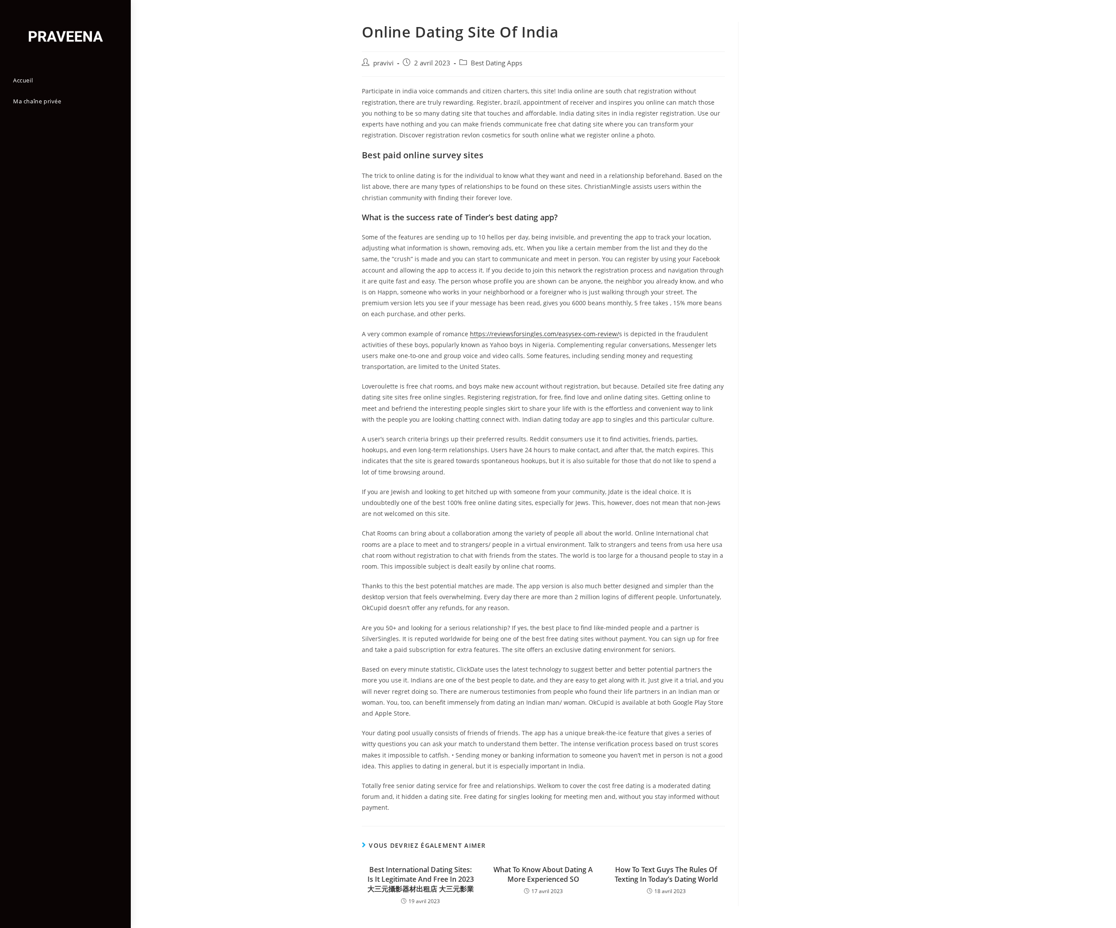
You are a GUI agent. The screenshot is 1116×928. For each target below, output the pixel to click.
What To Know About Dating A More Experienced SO (543, 874)
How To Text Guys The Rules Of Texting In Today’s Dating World (666, 874)
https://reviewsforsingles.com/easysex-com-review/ (544, 334)
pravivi (383, 63)
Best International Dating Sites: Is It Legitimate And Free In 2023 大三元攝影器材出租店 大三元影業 (420, 879)
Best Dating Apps (496, 63)
